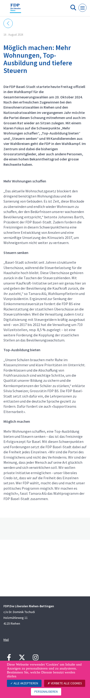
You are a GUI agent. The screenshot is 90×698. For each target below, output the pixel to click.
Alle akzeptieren (25, 683)
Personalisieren (46, 692)
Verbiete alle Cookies (66, 683)
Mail (6, 640)
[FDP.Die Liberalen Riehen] (15, 10)
